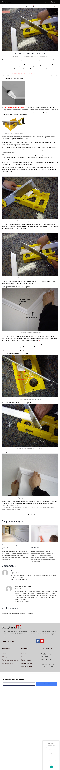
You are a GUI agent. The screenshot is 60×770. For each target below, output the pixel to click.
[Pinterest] (31, 515)
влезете (11, 613)
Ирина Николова (21, 586)
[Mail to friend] (34, 515)
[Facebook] (28, 515)
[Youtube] (42, 641)
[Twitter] (26, 515)
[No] (57, 755)
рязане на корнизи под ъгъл (11, 509)
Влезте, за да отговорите (19, 579)
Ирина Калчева (39, 56)
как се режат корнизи (35, 507)
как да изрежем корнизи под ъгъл (16, 507)
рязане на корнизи (48, 507)
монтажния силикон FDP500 (29, 340)
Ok (51, 766)
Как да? (5, 12)
